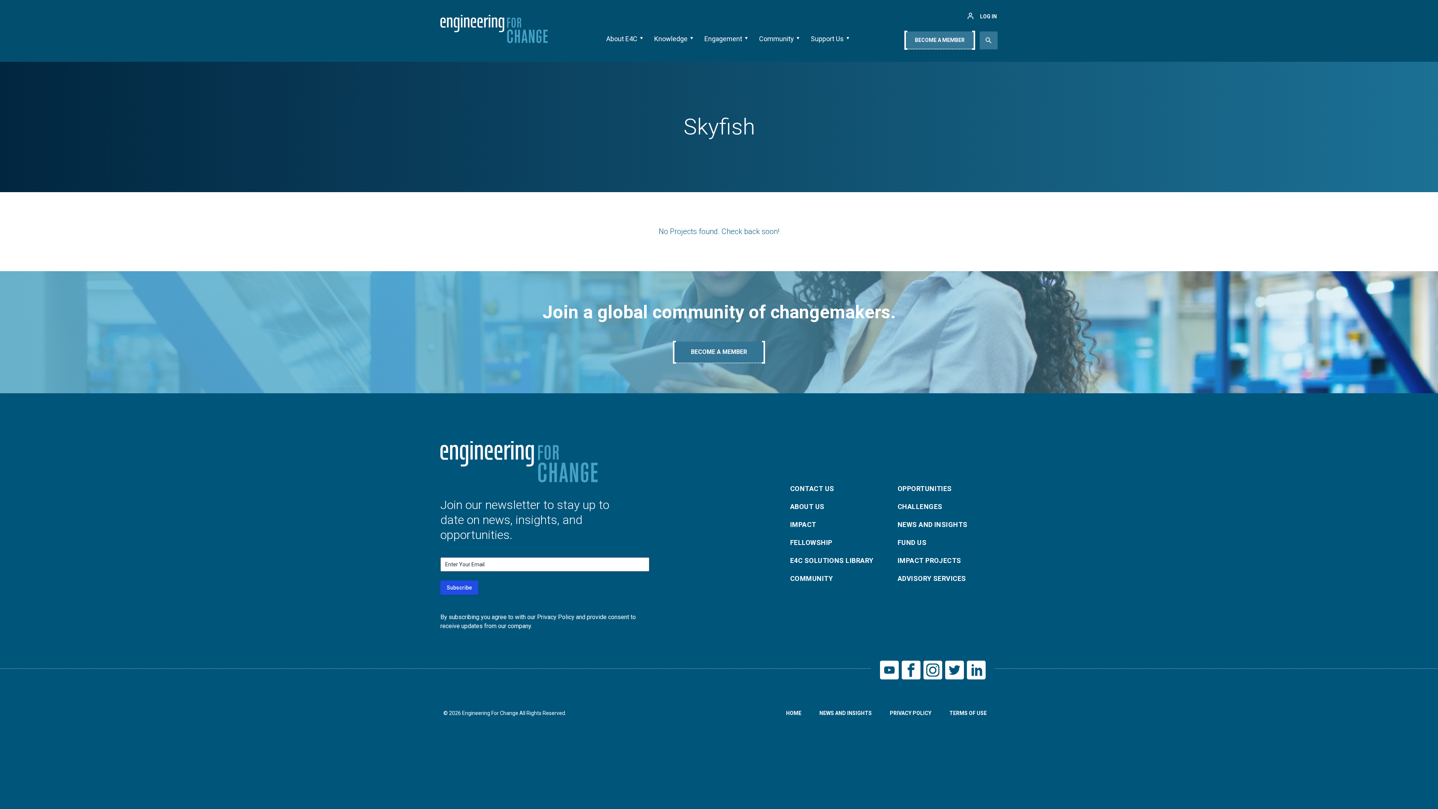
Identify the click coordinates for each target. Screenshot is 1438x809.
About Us (807, 506)
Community (776, 39)
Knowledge (671, 39)
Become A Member (940, 40)
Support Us (827, 39)
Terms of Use (968, 713)
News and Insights (933, 524)
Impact (803, 524)
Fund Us (912, 542)
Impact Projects (929, 560)
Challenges (920, 506)
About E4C (621, 39)
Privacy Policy (910, 713)
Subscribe (459, 588)
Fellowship (811, 542)
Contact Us (812, 489)
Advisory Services (932, 578)
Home (793, 713)
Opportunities (925, 489)
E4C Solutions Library (831, 560)
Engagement (723, 39)
